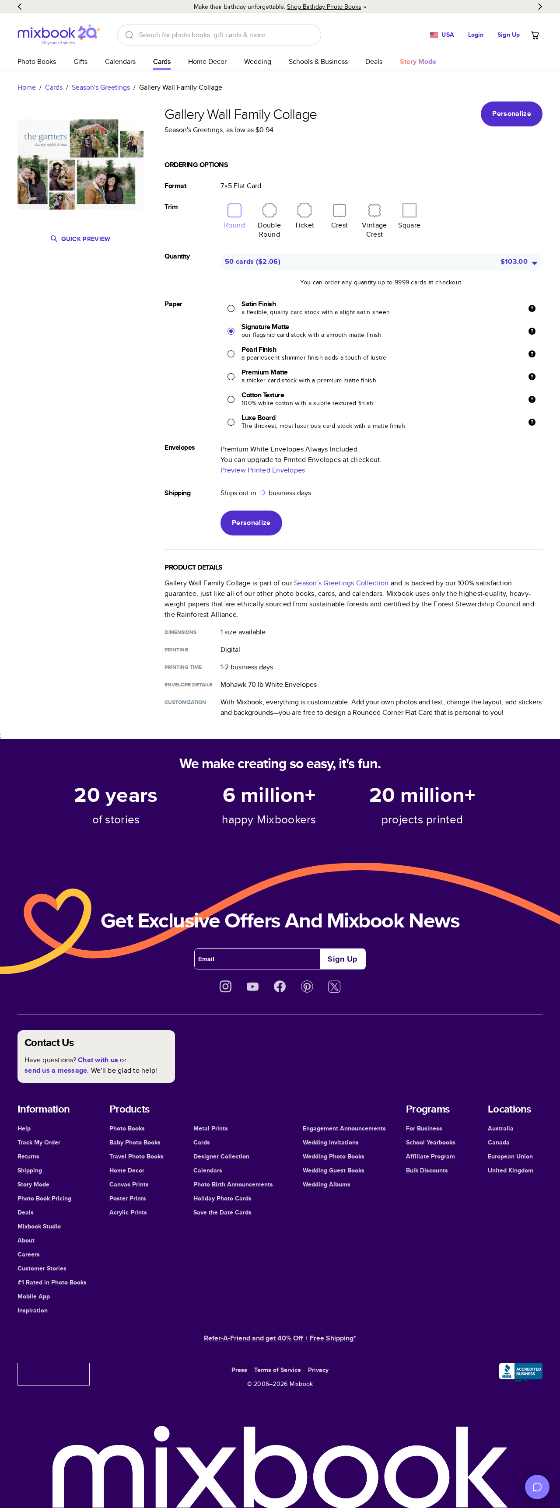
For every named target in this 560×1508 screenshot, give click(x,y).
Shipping (30, 1170)
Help (24, 1128)
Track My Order (39, 1142)
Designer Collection (221, 1156)
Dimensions (180, 632)
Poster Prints (127, 1198)
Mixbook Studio (39, 1226)
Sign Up (508, 34)
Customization (185, 702)
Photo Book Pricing (44, 1198)
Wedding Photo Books (333, 1156)
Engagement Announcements (344, 1128)
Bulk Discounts (427, 1170)
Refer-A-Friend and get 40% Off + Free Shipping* (280, 1338)
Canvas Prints (129, 1184)
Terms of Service (277, 1369)
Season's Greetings (101, 87)
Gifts (81, 61)
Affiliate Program (430, 1156)
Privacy (318, 1369)
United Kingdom (510, 1170)
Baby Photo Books (135, 1142)
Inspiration (33, 1310)
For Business (424, 1128)
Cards (162, 61)
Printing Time (183, 667)
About (26, 1240)
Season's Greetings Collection (341, 583)
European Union (510, 1156)
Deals (373, 61)
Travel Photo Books (136, 1156)
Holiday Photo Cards (222, 1198)
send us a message (55, 1070)
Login (476, 34)
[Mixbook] (59, 35)
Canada (499, 1142)
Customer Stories (42, 1268)
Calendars (120, 61)
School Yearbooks (430, 1142)
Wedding (257, 61)
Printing (176, 650)
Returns (28, 1156)
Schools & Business (318, 61)
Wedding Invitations (331, 1142)
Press (239, 1369)
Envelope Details (188, 685)
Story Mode (33, 1184)
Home (27, 87)
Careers (29, 1254)
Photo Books (37, 61)
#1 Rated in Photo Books (52, 1282)
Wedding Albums (326, 1184)
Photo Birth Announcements (233, 1184)
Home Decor (207, 61)
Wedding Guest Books (333, 1170)
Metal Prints (210, 1128)
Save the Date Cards (222, 1212)
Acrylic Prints (128, 1212)
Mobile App (34, 1296)
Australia (501, 1128)
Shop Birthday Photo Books (324, 6)
